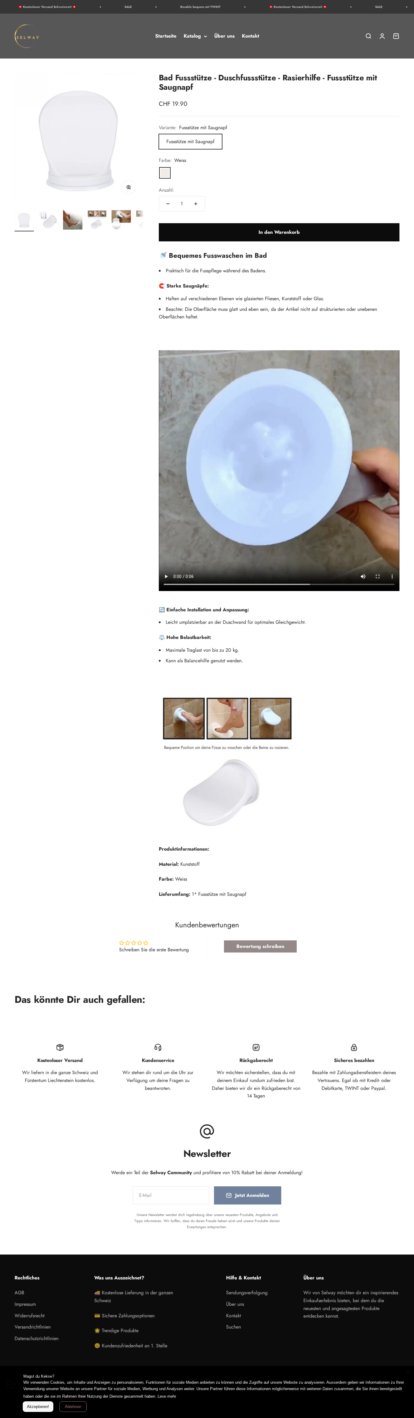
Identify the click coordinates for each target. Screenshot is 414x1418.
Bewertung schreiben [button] (260, 946)
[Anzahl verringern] (168, 204)
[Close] (408, 1372)
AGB (19, 1292)
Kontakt (250, 35)
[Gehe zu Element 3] (72, 220)
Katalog (192, 35)
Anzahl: (166, 189)
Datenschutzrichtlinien (36, 1338)
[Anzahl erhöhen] (196, 204)
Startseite (165, 35)
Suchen (233, 1326)
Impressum (25, 1304)
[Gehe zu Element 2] (48, 220)
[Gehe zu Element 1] (24, 220)
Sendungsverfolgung (247, 1292)
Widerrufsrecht (30, 1315)
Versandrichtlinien (33, 1326)
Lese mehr (167, 1396)
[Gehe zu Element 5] (121, 220)
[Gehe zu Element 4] (97, 220)
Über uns (224, 35)
